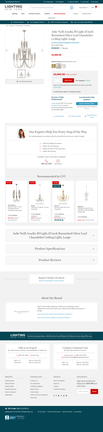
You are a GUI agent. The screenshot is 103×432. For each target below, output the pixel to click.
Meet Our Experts (59, 381)
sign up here (57, 105)
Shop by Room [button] (86, 13)
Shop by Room (9, 381)
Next (42, 50)
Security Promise (67, 411)
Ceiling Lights (19, 25)
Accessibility (77, 411)
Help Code (33, 397)
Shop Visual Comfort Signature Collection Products (53, 317)
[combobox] (51, 7)
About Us (56, 383)
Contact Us (34, 381)
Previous (6, 50)
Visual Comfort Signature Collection (66, 42)
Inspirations (8, 395)
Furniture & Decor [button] (34, 13)
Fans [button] (23, 13)
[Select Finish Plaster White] (64, 66)
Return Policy (34, 389)
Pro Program (60, 2)
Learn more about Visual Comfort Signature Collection (54, 314)
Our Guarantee (35, 383)
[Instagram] (61, 395)
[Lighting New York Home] (13, 7)
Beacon (87, 108)
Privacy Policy (42, 411)
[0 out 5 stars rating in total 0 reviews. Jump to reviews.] (13, 220)
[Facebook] (56, 395)
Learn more (57, 87)
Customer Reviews (59, 389)
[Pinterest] (54, 395)
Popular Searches (10, 389)
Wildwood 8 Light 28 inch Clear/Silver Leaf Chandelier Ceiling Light (86, 210)
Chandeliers (27, 25)
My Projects (83, 7)
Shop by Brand (9, 383)
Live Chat (85, 2)
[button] (94, 2)
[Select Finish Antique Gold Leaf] (54, 66)
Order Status (34, 392)
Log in (53, 103)
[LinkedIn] (66, 395)
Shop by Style (9, 386)
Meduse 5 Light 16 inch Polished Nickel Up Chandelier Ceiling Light (15, 208)
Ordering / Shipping (36, 386)
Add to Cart (68, 80)
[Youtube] (63, 395)
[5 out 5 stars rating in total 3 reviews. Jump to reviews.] (59, 220)
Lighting (11, 25)
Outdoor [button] (47, 13)
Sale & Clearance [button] (59, 13)
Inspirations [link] (51, 18)
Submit (94, 391)
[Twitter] (58, 395)
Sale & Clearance (10, 392)
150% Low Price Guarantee (39, 395)
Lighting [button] (14, 13)
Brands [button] (76, 13)
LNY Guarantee (48, 2)
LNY (7, 25)
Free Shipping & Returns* (12, 2)
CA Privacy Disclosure (54, 411)
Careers (56, 386)
